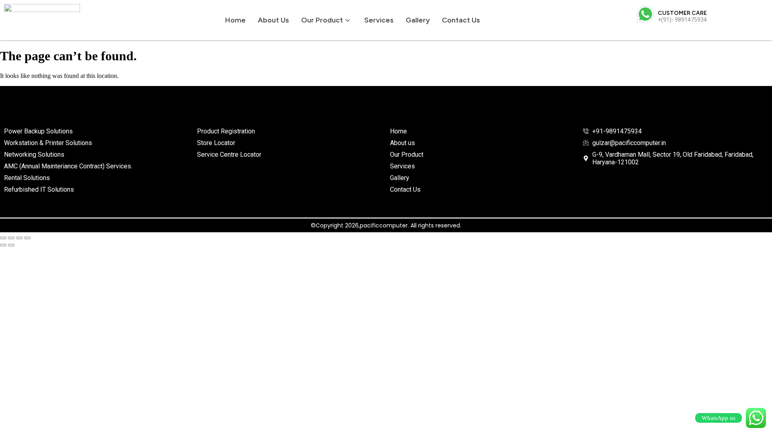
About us (273, 20)
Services (379, 20)
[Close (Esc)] (27, 238)
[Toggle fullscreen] (11, 238)
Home (235, 20)
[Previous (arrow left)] (3, 245)
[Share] (19, 238)
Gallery (418, 20)
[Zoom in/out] (3, 238)
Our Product (322, 20)
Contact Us (461, 20)
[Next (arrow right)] (11, 245)
